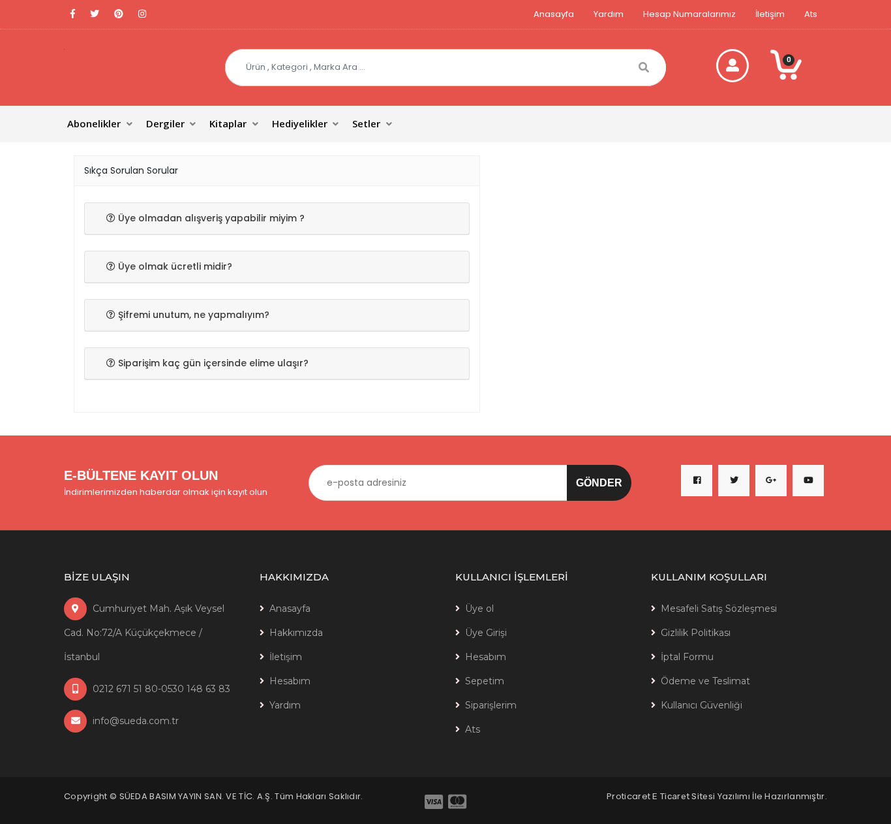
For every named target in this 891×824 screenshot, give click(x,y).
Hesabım (289, 681)
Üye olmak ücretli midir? (173, 266)
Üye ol (479, 608)
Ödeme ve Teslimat (705, 681)
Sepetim (484, 681)
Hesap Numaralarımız (689, 14)
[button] (101, 124)
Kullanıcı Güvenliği (701, 705)
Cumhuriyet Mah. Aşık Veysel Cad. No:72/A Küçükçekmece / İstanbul (144, 633)
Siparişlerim (491, 705)
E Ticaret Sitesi (683, 796)
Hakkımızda (296, 633)
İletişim (770, 14)
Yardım (609, 14)
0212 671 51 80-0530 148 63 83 (160, 689)
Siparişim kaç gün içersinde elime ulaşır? (212, 363)
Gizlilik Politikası (696, 633)
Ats (810, 14)
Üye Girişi (486, 633)
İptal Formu (687, 657)
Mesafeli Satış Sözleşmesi (719, 608)
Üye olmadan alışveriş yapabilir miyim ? (210, 218)
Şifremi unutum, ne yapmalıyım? (192, 314)
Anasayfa (554, 14)
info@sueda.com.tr (134, 721)
